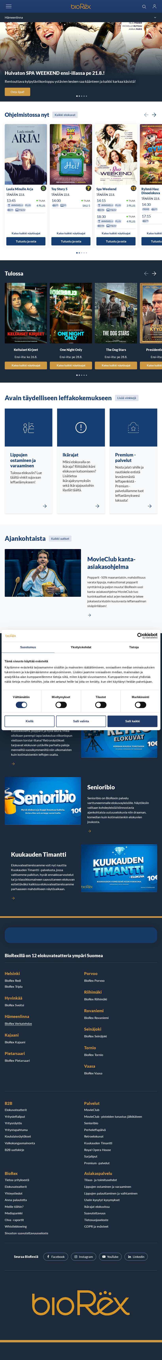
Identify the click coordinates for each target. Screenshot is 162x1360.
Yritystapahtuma (16, 1130)
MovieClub (91, 1110)
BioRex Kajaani (15, 1042)
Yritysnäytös (13, 1123)
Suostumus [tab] (28, 647)
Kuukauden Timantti (98, 1143)
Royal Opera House (97, 1150)
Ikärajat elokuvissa (97, 1206)
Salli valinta (81, 721)
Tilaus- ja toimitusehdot (100, 1180)
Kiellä (29, 721)
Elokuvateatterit (16, 1110)
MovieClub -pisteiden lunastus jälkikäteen (113, 1116)
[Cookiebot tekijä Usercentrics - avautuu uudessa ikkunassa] (140, 636)
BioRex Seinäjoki (95, 1036)
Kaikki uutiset (60, 538)
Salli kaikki (132, 721)
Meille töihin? (14, 1206)
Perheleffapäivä (95, 1130)
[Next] (154, 115)
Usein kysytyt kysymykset (102, 1200)
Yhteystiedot (14, 1193)
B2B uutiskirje (14, 1150)
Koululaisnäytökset (18, 1136)
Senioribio (91, 1123)
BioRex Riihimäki (95, 999)
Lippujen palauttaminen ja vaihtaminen (111, 1193)
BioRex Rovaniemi (96, 1018)
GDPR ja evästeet (96, 1226)
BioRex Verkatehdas (18, 1023)
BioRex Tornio (93, 1055)
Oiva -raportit (14, 1220)
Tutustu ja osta (26, 241)
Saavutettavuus (94, 1213)
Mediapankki (14, 1213)
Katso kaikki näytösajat (26, 365)
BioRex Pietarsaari (17, 1060)
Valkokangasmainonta (20, 1143)
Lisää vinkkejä (126, 398)
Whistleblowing (16, 1226)
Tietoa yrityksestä (17, 1180)
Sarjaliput (90, 1156)
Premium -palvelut (97, 1163)
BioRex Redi (13, 980)
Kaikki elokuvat (65, 115)
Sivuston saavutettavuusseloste (26, 1233)
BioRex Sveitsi (14, 1005)
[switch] (61, 705)
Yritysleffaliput (15, 1116)
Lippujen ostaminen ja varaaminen (107, 1186)
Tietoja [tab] (134, 647)
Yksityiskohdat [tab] (81, 647)
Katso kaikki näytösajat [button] (26, 233)
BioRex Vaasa (93, 1073)
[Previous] (146, 115)
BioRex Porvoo (94, 980)
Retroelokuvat (94, 1136)
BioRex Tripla (14, 986)
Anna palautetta (16, 1200)
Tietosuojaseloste (96, 1220)
